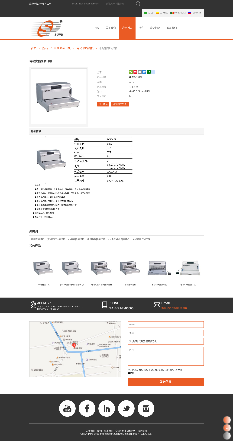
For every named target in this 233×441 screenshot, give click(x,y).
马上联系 (103, 104)
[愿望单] (227, 427)
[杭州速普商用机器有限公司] (46, 28)
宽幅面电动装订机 (56, 239)
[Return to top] (227, 435)
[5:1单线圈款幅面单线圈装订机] (72, 268)
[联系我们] (227, 420)
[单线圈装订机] (43, 268)
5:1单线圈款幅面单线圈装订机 (72, 285)
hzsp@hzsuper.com (88, 3)
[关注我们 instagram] (146, 408)
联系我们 (172, 27)
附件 (132, 373)
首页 (96, 27)
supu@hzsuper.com (174, 307)
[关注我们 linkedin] (106, 408)
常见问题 (155, 27)
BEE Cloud (146, 434)
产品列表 (127, 27)
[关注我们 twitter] (126, 408)
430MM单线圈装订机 (118, 239)
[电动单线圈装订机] (159, 268)
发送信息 (165, 382)
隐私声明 (131, 431)
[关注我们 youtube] (67, 408)
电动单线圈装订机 (159, 285)
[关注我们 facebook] (87, 408)
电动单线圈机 (85, 48)
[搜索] (138, 3)
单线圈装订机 (62, 48)
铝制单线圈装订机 (96, 239)
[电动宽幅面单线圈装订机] (101, 268)
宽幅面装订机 (37, 239)
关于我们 (111, 27)
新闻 (99, 431)
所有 (45, 48)
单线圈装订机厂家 (141, 239)
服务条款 (142, 431)
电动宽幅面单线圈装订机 (101, 285)
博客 (141, 27)
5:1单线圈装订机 (76, 239)
